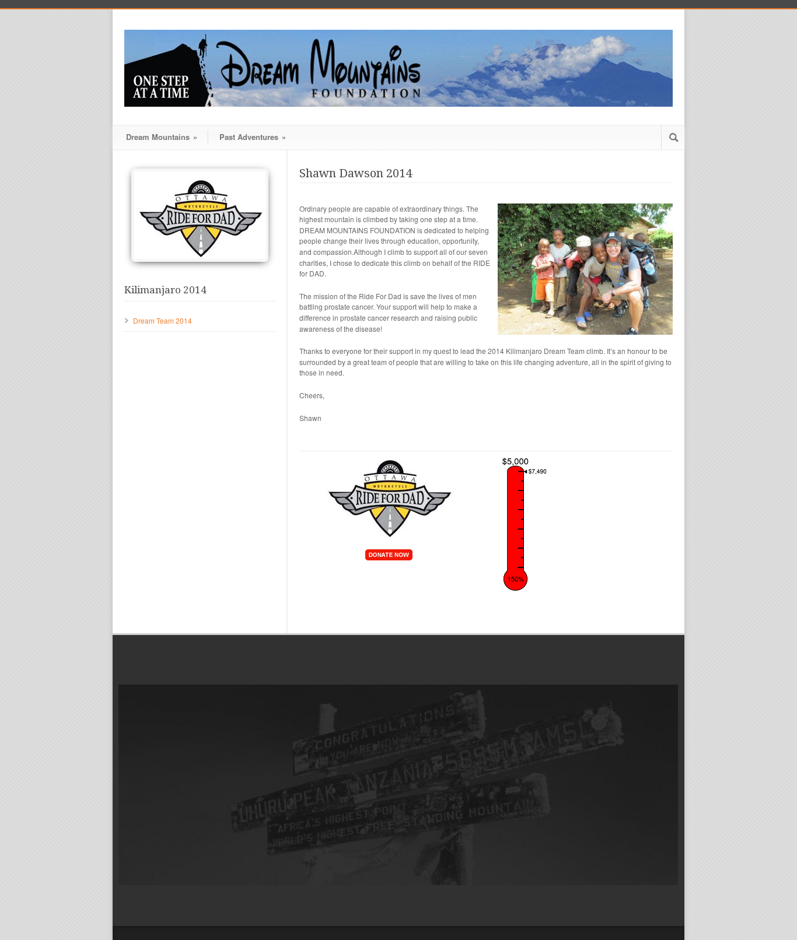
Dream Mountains (161, 136)
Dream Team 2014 (162, 320)
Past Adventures (252, 136)
